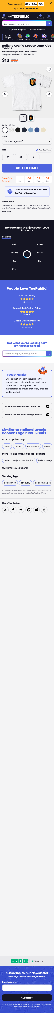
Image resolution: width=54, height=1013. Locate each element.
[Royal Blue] (36, 129)
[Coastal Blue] (30, 129)
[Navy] (24, 129)
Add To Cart (27, 168)
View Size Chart (44, 150)
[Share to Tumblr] (44, 509)
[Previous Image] (5, 94)
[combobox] (24, 23)
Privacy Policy (34, 1004)
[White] (5, 129)
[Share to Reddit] (36, 509)
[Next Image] (49, 94)
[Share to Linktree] (21, 509)
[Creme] (43, 129)
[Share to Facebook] (13, 509)
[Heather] (11, 129)
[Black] (17, 129)
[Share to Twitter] (5, 509)
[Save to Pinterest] (28, 509)
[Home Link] (18, 16)
